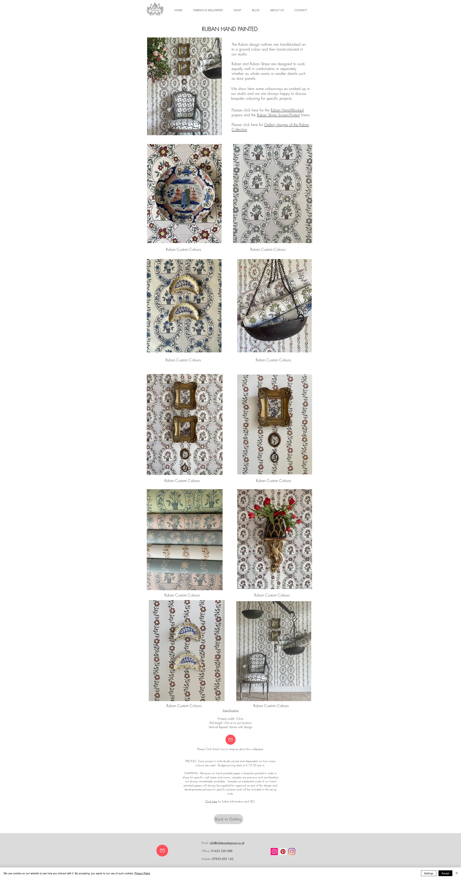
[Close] (457, 873)
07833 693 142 (222, 859)
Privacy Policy (142, 873)
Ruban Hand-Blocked (287, 110)
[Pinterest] (283, 851)
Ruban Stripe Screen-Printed (278, 115)
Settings (428, 873)
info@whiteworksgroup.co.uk (227, 843)
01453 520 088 (221, 851)
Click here (211, 801)
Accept (445, 873)
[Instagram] (274, 851)
